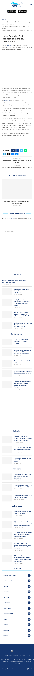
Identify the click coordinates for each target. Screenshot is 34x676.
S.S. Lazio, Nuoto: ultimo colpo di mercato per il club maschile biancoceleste (23, 523)
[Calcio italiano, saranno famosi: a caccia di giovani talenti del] (7, 291)
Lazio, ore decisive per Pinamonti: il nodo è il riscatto (21, 341)
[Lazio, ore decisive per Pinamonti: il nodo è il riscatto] (7, 342)
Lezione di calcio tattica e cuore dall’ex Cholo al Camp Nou (22, 476)
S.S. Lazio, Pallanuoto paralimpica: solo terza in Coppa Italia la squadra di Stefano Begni (22, 558)
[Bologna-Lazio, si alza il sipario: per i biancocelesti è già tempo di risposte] (17, 189)
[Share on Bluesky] (12, 154)
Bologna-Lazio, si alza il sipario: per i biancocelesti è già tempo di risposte (23, 438)
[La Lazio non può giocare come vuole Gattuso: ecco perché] (7, 449)
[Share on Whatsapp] (25, 150)
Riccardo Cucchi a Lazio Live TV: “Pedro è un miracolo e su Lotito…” (22, 314)
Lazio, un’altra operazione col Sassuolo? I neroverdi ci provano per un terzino (23, 352)
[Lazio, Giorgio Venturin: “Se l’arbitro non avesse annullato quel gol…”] (7, 325)
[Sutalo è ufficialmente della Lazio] (7, 363)
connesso (12, 218)
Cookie (30, 669)
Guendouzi (9, 45)
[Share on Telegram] (4, 154)
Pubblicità (10, 669)
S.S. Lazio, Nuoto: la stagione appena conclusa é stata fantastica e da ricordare (22, 546)
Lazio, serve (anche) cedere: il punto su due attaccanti (23, 372)
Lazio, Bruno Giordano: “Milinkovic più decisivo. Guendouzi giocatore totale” (22, 302)
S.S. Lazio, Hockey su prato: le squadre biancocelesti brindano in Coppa (23, 534)
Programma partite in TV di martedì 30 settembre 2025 (23, 496)
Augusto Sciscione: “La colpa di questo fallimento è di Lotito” (14, 281)
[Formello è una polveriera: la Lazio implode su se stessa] (7, 460)
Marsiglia (7, 100)
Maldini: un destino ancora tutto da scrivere (22, 512)
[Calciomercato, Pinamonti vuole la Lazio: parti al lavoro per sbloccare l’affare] (7, 384)
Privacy (4, 669)
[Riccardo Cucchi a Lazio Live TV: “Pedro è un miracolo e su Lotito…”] (7, 314)
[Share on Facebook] (17, 150)
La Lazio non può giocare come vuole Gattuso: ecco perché (22, 449)
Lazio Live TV (26, 656)
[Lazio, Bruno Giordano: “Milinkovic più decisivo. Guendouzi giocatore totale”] (7, 302)
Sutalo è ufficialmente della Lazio (23, 361)
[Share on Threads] (8, 154)
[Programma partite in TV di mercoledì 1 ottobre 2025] (7, 487)
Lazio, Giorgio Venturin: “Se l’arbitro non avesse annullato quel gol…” (23, 324)
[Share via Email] (16, 154)
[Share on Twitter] (21, 150)
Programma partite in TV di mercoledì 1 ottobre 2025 (23, 486)
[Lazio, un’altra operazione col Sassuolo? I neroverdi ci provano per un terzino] (7, 352)
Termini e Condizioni (21, 669)
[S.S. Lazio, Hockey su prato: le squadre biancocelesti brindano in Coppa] (7, 535)
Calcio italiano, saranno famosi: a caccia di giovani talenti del (22, 291)
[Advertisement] (17, 69)
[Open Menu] (31, 4)
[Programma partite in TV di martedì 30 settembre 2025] (7, 498)
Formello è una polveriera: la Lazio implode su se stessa (22, 460)
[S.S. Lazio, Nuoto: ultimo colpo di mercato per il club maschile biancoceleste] (7, 524)
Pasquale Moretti (11, 30)
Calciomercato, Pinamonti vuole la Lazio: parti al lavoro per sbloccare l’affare (22, 384)
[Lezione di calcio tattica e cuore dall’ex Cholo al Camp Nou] (7, 477)
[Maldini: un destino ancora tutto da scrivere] (7, 514)
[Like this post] (13, 150)
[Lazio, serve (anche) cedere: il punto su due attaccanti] (7, 373)
